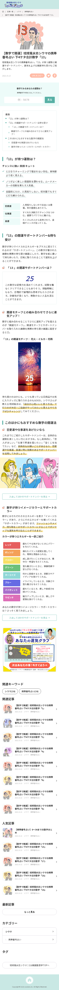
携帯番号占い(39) (30, 691)
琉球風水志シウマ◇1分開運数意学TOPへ (29, 965)
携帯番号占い (14, 939)
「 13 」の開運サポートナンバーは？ (27, 126)
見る (49, 99)
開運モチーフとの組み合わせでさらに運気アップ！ (31, 133)
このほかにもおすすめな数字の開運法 (26, 138)
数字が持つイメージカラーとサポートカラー (31, 146)
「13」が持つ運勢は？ (18, 118)
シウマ (8, 931)
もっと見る (29, 912)
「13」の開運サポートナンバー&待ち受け (28, 122)
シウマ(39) (10, 691)
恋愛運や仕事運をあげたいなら (25, 142)
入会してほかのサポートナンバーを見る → (29, 496)
